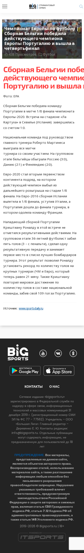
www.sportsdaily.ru (31, 308)
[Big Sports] (42, 6)
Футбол (49, 54)
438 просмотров (22, 54)
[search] (81, 6)
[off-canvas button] (4, 6)
